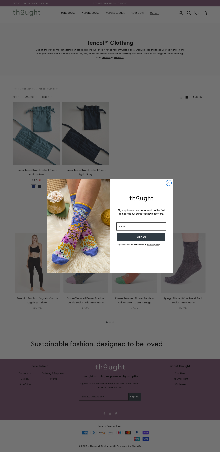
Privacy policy (153, 244)
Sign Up (141, 236)
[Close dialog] (169, 183)
